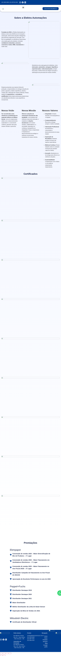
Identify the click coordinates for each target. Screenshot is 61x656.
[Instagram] (20, 2)
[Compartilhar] (7, 653)
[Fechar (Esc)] (10, 653)
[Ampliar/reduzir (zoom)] (1, 653)
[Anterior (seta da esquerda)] (1, 655)
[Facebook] (23, 2)
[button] (23, 7)
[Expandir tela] (4, 653)
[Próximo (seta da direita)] (4, 655)
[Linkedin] (25, 2)
